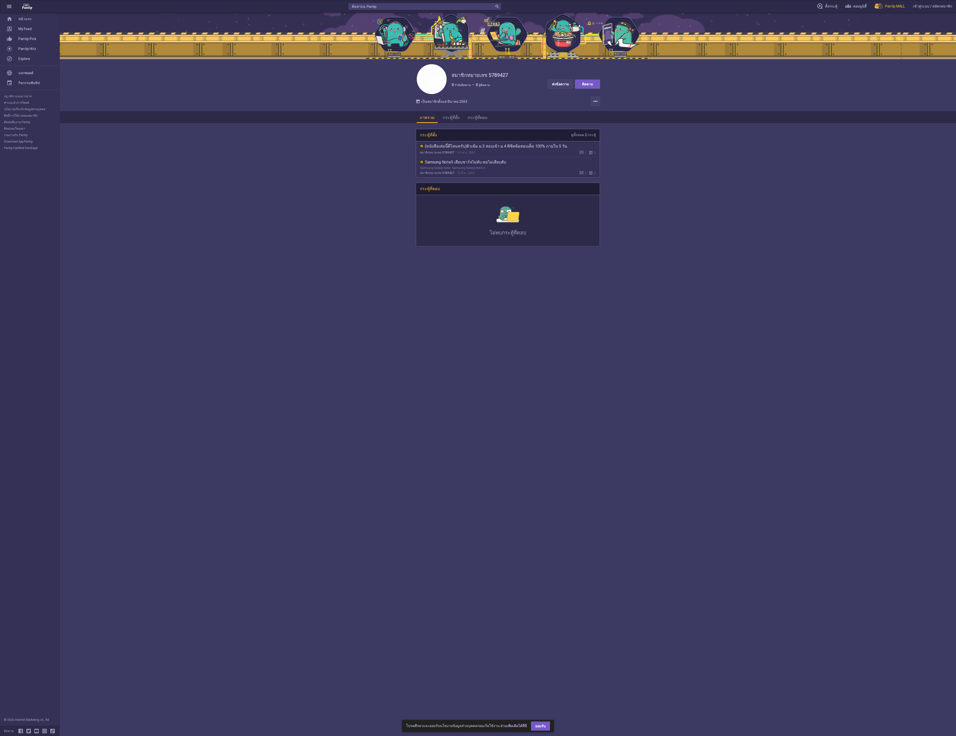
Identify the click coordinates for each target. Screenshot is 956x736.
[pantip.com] (27, 6)
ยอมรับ (540, 726)
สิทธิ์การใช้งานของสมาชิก (21, 115)
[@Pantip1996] (30, 731)
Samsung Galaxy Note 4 (468, 168)
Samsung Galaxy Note (435, 168)
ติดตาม (587, 84)
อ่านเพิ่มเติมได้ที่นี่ (513, 726)
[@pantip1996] (53, 731)
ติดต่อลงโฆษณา (14, 128)
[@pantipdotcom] (46, 731)
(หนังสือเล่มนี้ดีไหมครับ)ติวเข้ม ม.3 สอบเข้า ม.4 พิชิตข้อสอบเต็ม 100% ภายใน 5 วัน (496, 146)
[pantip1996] (38, 731)
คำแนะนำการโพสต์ (16, 103)
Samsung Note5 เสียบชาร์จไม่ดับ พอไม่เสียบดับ (465, 162)
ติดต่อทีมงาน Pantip (17, 122)
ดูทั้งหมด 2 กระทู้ (583, 135)
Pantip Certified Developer (21, 148)
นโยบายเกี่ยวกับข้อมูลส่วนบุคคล (24, 109)
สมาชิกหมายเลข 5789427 (437, 152)
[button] (9, 6)
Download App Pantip (18, 141)
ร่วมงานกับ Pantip (15, 135)
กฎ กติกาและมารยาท (18, 96)
